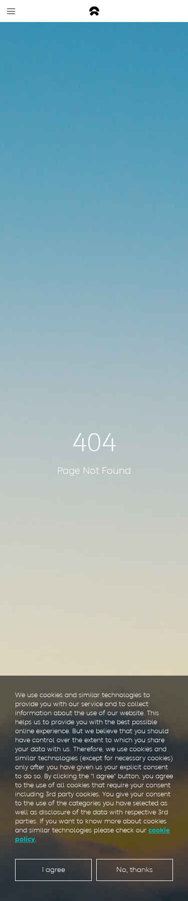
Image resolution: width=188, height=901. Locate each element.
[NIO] (94, 11)
